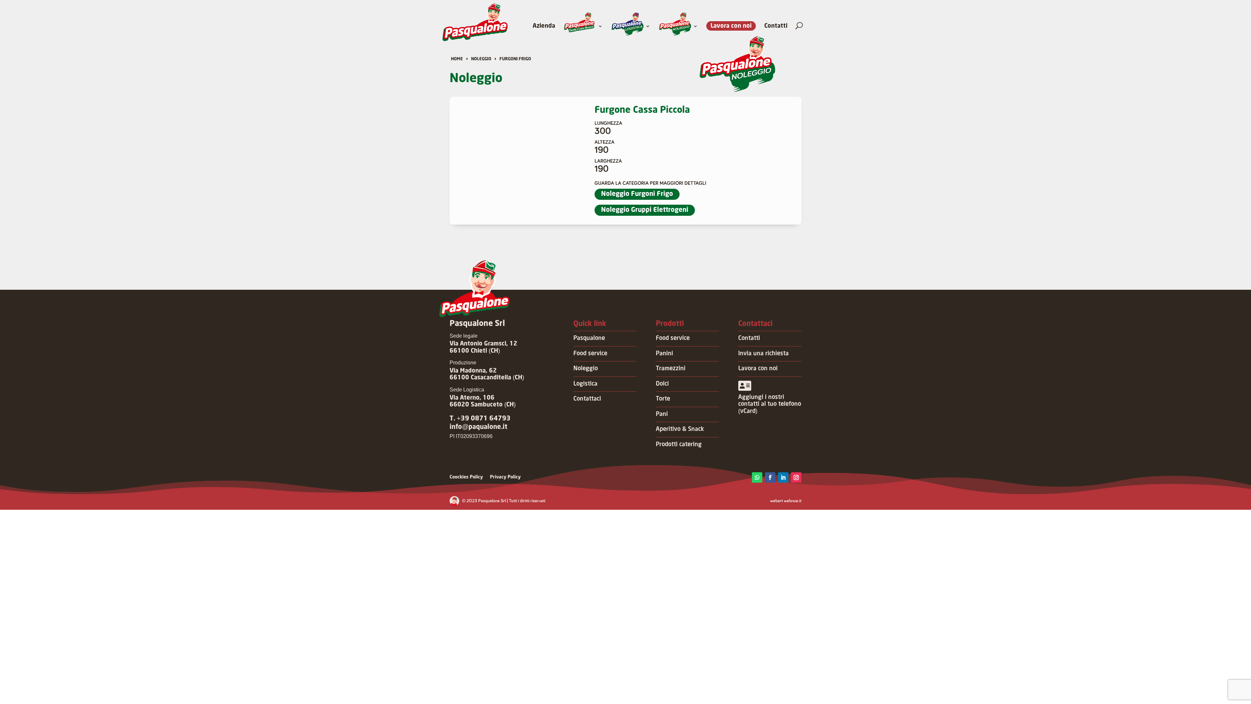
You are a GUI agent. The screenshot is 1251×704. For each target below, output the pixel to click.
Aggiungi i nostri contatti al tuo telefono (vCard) (769, 404)
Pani (662, 414)
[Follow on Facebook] (770, 477)
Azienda (544, 26)
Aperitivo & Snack (680, 429)
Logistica (585, 384)
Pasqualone (589, 338)
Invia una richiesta (763, 354)
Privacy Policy (505, 477)
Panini (664, 354)
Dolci (662, 384)
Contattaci (587, 399)
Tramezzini (670, 369)
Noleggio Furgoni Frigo (637, 194)
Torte (663, 399)
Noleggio (585, 369)
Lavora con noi (731, 26)
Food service (590, 354)
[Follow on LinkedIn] (783, 477)
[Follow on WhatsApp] (757, 477)
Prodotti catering (679, 444)
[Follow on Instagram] (796, 477)
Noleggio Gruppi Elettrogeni (644, 210)
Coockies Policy (466, 477)
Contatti (775, 26)
